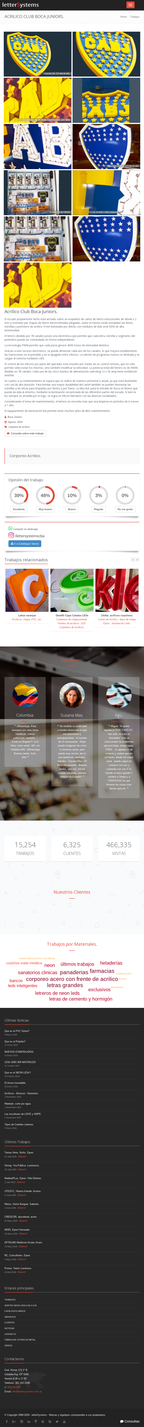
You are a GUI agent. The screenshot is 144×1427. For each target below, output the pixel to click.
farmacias (102, 971)
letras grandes (65, 985)
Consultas (132, 1421)
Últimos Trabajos (17, 1142)
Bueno (72, 509)
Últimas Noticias (16, 1020)
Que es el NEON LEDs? (17, 1072)
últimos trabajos (77, 964)
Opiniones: (72, 660)
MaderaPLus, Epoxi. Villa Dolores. (23, 1178)
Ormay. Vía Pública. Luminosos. (22, 1165)
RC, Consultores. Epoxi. (17, 1255)
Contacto (10, 1334)
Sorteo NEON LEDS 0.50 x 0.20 (20, 1305)
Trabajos (135, 16)
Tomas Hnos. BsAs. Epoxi (18, 1152)
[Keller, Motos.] (126, 915)
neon (49, 965)
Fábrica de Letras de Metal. (20, 1340)
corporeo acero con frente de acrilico (72, 979)
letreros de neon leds (57, 993)
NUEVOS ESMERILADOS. (19, 1051)
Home (123, 16)
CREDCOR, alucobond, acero (20, 1216)
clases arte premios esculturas (37, 958)
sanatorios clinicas (37, 972)
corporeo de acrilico (19, 426)
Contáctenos (14, 1359)
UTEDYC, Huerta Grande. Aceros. (22, 1191)
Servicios (10, 1317)
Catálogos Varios (14, 1311)
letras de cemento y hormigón (80, 999)
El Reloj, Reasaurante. (72, 721)
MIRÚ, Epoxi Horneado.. (17, 1229)
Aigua (25, 721)
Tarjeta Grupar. (119, 721)
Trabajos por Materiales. (72, 944)
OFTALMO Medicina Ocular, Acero (23, 1242)
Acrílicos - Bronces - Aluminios (21, 1093)
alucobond (117, 987)
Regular (98, 509)
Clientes (72, 853)
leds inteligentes (22, 985)
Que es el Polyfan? (14, 1041)
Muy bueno (45, 509)
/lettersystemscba (29, 536)
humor (123, 978)
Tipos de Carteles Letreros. (19, 1124)
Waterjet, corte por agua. (17, 1103)
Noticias (9, 1328)
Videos (8, 1345)
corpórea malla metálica (24, 963)
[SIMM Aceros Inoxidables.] (54, 915)
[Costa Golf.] (90, 915)
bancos (16, 980)
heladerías (111, 963)
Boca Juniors (15, 417)
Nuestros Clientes (72, 892)
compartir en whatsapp (25, 529)
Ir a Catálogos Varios (26, 543)
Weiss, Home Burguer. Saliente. (21, 1204)
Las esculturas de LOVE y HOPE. (23, 1114)
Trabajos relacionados (26, 559)
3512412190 (13, 1387)
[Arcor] (18, 915)
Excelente (19, 509)
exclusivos (99, 989)
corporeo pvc (123, 973)
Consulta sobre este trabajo (27, 433)
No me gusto (125, 509)
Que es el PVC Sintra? (16, 1031)
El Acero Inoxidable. (15, 1082)
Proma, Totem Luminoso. (18, 1268)
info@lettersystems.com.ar (27, 1391)
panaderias (74, 972)
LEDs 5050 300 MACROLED (20, 1062)
